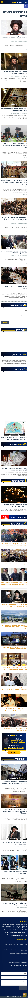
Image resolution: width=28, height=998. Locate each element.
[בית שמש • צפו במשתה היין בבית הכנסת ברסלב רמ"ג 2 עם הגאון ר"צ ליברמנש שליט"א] (14, 133)
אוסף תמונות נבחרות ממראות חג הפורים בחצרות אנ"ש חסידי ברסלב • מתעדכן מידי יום (14, 182)
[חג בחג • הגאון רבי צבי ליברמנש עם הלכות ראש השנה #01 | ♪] (14, 829)
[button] (26, 6)
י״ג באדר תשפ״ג (20, 76)
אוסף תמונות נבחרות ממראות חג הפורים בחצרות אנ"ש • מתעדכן (14, 110)
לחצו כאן (3, 928)
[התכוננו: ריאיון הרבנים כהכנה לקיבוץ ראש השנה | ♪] (14, 859)
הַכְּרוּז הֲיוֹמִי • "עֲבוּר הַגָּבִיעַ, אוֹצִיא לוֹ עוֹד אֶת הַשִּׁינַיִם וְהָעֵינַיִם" (14, 901)
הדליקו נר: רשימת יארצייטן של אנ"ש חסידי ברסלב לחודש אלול (15, 503)
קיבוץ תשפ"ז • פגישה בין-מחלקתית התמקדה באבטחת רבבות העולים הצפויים (14, 780)
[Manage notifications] (24, 994)
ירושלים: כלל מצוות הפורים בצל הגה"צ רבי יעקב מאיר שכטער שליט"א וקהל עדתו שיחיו (14, 219)
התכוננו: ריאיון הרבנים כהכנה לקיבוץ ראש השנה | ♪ (15, 870)
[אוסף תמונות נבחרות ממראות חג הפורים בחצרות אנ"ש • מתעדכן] (14, 97)
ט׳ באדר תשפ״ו (20, 41)
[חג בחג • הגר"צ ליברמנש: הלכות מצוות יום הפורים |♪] (14, 27)
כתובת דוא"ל (24, 316)
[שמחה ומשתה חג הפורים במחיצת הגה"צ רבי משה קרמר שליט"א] (14, 242)
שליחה (5, 322)
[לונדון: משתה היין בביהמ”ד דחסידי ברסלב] (14, 275)
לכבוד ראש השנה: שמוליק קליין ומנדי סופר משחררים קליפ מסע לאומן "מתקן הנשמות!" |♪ (15, 809)
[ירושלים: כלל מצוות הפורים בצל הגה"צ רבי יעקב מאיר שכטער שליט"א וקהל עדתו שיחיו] (14, 206)
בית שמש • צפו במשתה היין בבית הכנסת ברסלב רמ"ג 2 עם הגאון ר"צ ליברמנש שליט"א (14, 145)
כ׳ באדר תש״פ (20, 223)
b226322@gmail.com (16, 963)
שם (26, 310)
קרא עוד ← (25, 49)
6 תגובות (12, 186)
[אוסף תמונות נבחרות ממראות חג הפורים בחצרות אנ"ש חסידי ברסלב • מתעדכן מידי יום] (14, 169)
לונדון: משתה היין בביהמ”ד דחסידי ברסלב (15, 287)
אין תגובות (12, 41)
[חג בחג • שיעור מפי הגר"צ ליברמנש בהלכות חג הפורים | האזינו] (14, 61)
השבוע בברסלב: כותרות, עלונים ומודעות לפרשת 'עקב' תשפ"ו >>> (14, 466)
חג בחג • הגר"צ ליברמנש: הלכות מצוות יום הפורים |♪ (14, 38)
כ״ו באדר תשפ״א (20, 113)
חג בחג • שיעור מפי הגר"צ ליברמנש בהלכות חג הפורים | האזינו (15, 73)
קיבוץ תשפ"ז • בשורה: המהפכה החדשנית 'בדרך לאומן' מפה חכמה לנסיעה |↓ (14, 436)
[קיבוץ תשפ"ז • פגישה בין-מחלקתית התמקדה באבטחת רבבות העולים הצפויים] (14, 769)
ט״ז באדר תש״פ (20, 255)
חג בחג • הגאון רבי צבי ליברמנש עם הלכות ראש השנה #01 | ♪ (14, 841)
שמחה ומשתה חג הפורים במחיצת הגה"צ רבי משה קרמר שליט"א (14, 252)
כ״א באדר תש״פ (20, 186)
